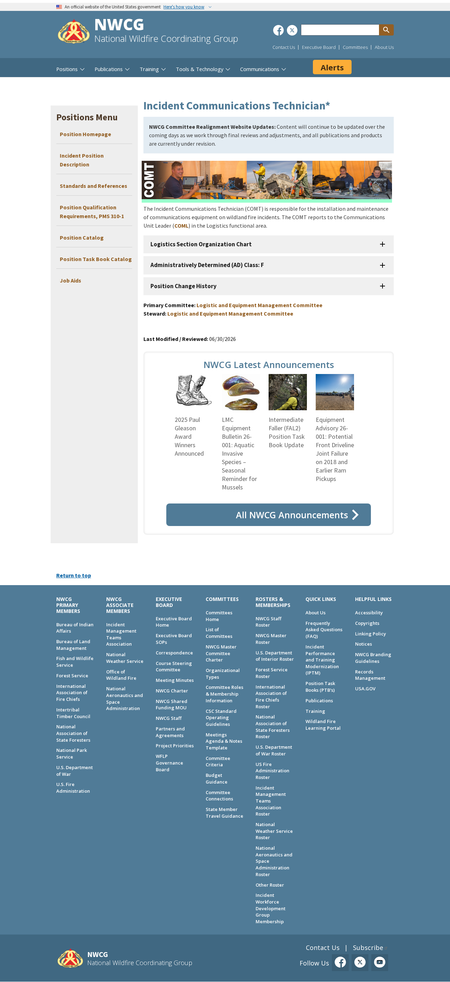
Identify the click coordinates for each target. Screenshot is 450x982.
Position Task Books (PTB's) (320, 686)
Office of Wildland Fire (121, 675)
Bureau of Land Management (73, 644)
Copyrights (367, 623)
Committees (355, 47)
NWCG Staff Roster (268, 621)
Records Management (370, 675)
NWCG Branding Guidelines (373, 657)
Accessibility (369, 612)
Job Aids (70, 280)
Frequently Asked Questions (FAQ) (324, 629)
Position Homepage (86, 134)
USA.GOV (365, 688)
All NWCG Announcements (292, 515)
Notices (363, 644)
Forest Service (72, 675)
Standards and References (93, 185)
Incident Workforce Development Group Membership (270, 908)
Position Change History (183, 286)
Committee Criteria (218, 761)
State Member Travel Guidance (224, 812)
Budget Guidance (216, 778)
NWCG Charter (172, 691)
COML (181, 225)
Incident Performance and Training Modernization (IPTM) (322, 660)
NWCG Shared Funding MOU (171, 704)
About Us (384, 47)
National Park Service (71, 753)
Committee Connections (219, 795)
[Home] (73, 32)
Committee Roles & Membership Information (224, 693)
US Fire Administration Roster (272, 770)
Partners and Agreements (170, 732)
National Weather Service (124, 657)
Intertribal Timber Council (73, 713)
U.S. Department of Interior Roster (275, 656)
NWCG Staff (168, 718)
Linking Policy (370, 634)
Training (315, 711)
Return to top (73, 575)
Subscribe (368, 947)
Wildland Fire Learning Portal (323, 724)
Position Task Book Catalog (96, 258)
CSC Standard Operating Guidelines (221, 717)
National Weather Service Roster (274, 831)
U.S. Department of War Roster (274, 750)
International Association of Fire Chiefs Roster (271, 697)
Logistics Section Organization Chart (201, 244)
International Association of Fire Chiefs (72, 692)
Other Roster (270, 885)
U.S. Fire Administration (73, 787)
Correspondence (174, 653)
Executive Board (319, 47)
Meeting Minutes (175, 680)
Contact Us (283, 47)
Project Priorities (175, 745)
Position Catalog (82, 237)
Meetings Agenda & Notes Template (224, 741)
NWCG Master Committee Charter (221, 653)
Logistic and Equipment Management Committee (259, 305)
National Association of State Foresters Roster (273, 727)
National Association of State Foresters (73, 733)
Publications (319, 700)
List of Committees (219, 632)
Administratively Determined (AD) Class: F (207, 265)
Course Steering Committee (174, 666)
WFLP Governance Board (169, 762)
